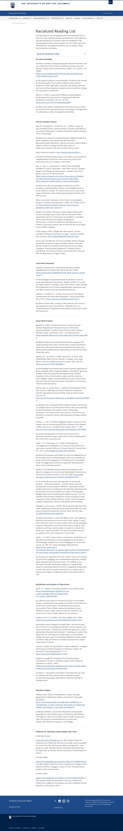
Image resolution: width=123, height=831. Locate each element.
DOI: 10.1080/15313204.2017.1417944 (59, 451)
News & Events (87, 18)
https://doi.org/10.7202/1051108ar (49, 364)
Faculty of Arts (107, 13)
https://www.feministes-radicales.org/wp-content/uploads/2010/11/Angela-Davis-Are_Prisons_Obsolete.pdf (52, 593)
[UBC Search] (111, 2)
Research (77, 18)
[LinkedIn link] (60, 801)
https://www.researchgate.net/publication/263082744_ (58, 702)
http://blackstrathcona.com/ (67, 152)
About (98, 18)
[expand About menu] (102, 18)
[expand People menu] (71, 18)
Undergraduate (13, 18)
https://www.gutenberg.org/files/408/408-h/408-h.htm (58, 620)
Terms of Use (26, 828)
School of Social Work (17, 13)
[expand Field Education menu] (62, 18)
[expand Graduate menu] (30, 18)
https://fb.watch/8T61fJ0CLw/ (48, 740)
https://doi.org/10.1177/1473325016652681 (53, 102)
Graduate (26, 18)
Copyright (33, 828)
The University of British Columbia (12, 5)
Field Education (56, 18)
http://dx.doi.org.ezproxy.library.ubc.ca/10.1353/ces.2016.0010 (60, 429)
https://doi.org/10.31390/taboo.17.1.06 (51, 654)
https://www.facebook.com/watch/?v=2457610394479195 (59, 778)
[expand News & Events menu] (94, 18)
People (68, 18)
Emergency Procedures (15, 828)
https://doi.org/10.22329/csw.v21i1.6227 (62, 299)
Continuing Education (40, 18)
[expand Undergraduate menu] (20, 18)
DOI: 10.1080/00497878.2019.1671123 (62, 236)
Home (10, 22)
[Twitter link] (56, 801)
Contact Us (58, 808)
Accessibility (41, 828)
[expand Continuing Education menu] (48, 18)
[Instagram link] (69, 801)
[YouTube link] (64, 801)
